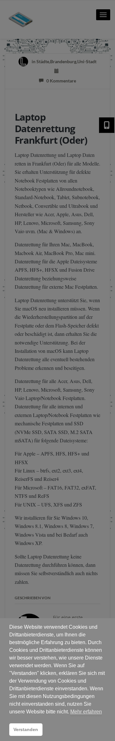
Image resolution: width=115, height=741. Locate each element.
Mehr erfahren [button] (86, 711)
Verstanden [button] (25, 729)
